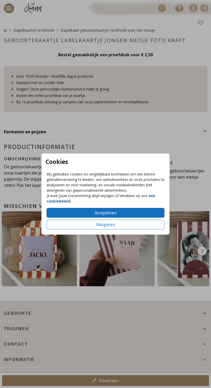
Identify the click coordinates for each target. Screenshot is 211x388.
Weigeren (105, 224)
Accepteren (105, 213)
